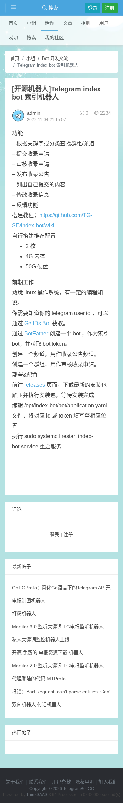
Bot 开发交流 (55, 58)
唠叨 (13, 37)
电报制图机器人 (28, 600)
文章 (67, 23)
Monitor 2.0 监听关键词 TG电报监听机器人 (58, 665)
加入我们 (108, 782)
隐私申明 (84, 782)
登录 (92, 8)
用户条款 (61, 782)
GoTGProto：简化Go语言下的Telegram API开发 (63, 587)
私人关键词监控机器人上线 (40, 639)
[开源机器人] (31, 89)
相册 (86, 23)
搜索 (52, 8)
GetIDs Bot (37, 323)
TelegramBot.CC (78, 788)
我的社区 (54, 37)
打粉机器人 (24, 613)
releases (34, 385)
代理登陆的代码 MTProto (39, 678)
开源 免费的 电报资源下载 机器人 (47, 652)
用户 (104, 23)
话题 (49, 23)
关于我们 (15, 782)
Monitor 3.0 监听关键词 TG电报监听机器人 (58, 626)
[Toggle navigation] (13, 8)
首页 (13, 23)
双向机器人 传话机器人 (36, 704)
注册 (109, 8)
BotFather (36, 334)
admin (33, 113)
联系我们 (38, 782)
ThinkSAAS (36, 794)
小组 (31, 23)
